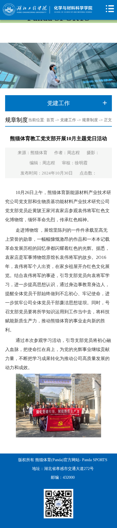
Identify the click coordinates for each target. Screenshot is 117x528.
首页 (50, 120)
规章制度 (90, 120)
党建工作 (68, 120)
